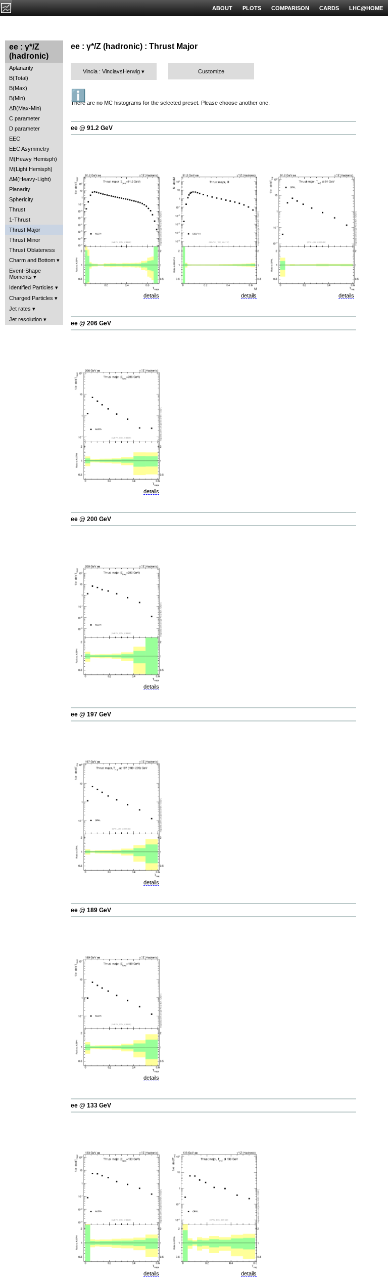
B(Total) (18, 78)
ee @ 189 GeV (91, 910)
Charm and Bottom (32, 260)
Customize (211, 71)
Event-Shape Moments (25, 274)
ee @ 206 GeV (91, 323)
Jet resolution (25, 319)
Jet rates (20, 309)
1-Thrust (19, 220)
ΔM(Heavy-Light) (30, 179)
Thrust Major (24, 230)
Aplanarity (21, 68)
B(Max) (18, 88)
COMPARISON (290, 8)
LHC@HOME (366, 8)
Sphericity (21, 199)
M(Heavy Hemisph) (33, 159)
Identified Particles (31, 287)
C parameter (24, 118)
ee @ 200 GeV (91, 519)
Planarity (19, 189)
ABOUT (222, 8)
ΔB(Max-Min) (25, 108)
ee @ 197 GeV (91, 714)
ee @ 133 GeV (91, 1105)
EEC (14, 139)
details (151, 295)
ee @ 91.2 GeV (92, 128)
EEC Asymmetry (29, 149)
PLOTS (252, 8)
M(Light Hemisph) (31, 169)
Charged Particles (31, 298)
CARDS (329, 8)
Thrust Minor (24, 240)
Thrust (17, 209)
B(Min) (17, 98)
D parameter (24, 128)
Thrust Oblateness (32, 250)
